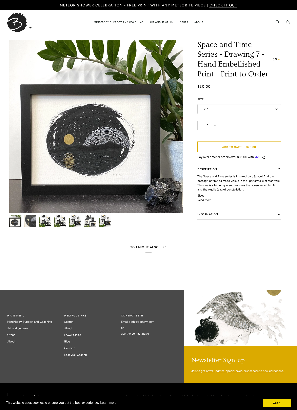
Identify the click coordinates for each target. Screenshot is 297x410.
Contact (69, 348)
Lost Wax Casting (75, 355)
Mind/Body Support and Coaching (29, 322)
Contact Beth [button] (132, 315)
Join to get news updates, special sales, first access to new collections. (237, 371)
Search (68, 322)
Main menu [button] (16, 315)
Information (207, 214)
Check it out (223, 5)
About (11, 341)
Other (11, 335)
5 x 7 (205, 109)
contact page (140, 333)
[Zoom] (96, 126)
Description (207, 169)
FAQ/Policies (72, 335)
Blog (67, 341)
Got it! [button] (277, 402)
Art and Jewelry (17, 328)
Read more (204, 200)
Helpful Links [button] (75, 315)
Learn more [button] (108, 402)
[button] (118, 22)
